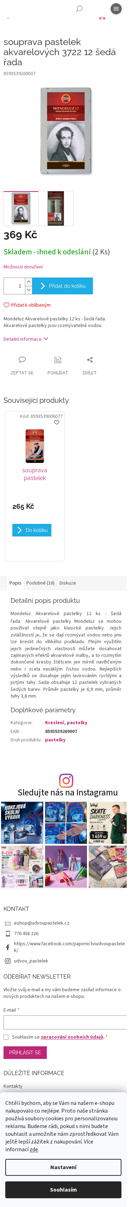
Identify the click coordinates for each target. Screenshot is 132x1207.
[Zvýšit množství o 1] (28, 282)
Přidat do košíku (67, 286)
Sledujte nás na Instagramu (68, 792)
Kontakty (13, 1086)
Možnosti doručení (23, 267)
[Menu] (116, 9)
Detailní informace (23, 339)
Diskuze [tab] (67, 583)
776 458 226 (26, 933)
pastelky (77, 722)
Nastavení (63, 1167)
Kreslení (54, 722)
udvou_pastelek (31, 961)
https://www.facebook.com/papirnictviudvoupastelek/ (69, 947)
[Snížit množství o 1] (28, 290)
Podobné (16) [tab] (40, 583)
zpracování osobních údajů (72, 1037)
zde (34, 1149)
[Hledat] (79, 9)
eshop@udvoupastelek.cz (41, 923)
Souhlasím (63, 1190)
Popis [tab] (15, 583)
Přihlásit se (25, 1052)
